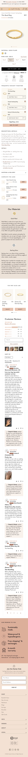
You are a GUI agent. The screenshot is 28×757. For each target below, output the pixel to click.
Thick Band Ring (5, 145)
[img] (13, 365)
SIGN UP (14, 687)
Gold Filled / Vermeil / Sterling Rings (13, 13)
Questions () (16, 361)
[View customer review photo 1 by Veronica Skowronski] (8, 422)
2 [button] (10, 613)
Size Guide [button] (24, 56)
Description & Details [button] (9, 131)
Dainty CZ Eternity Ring (13, 112)
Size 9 (14, 64)
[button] (24, 9)
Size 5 (4, 60)
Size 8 (23, 60)
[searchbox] (14, 340)
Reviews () (8, 361)
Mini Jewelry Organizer (11, 1)
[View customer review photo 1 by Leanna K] (8, 475)
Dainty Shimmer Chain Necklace (11, 187)
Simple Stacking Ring (13, 101)
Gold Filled (3, 53)
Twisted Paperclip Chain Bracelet (11, 195)
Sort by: (8, 354)
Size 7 (17, 60)
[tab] (13, 312)
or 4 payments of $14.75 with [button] (11, 72)
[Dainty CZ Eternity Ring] (25, 112)
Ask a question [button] (14, 344)
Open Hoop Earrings (11, 180)
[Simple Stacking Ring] (25, 101)
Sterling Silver (6, 53)
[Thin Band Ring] (25, 89)
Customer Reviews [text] (13, 319)
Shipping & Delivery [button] (8, 172)
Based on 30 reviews (10, 324)
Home (2, 13)
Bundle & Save (7, 161)
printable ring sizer (8, 168)
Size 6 (10, 60)
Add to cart (14, 69)
